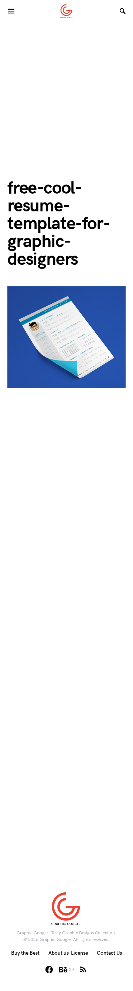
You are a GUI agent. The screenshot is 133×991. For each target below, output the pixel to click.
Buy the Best (25, 953)
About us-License (68, 953)
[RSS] (83, 969)
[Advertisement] (66, 89)
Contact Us (109, 953)
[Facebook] (49, 969)
